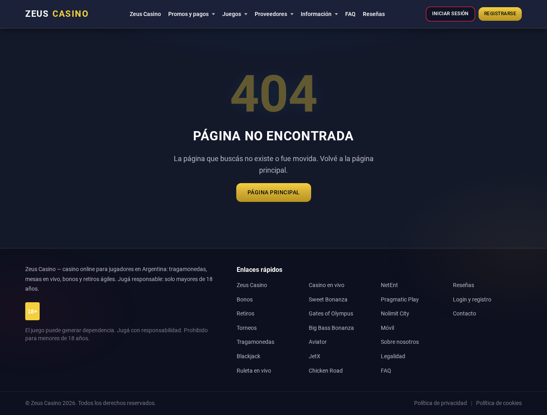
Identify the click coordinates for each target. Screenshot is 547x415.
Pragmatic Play (400, 299)
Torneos (247, 328)
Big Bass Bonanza (331, 328)
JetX (314, 356)
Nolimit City (395, 313)
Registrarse (500, 13)
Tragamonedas (255, 342)
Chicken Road (326, 370)
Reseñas (374, 14)
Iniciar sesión (450, 13)
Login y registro (472, 299)
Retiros (245, 313)
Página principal (273, 192)
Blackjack (248, 356)
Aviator (318, 342)
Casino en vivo (326, 285)
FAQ (350, 14)
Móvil (387, 328)
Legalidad (393, 356)
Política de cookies (499, 403)
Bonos (245, 299)
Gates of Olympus (331, 313)
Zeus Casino (145, 14)
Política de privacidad (440, 403)
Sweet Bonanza (328, 299)
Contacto (464, 313)
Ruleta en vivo (254, 370)
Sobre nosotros (400, 342)
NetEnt (389, 285)
